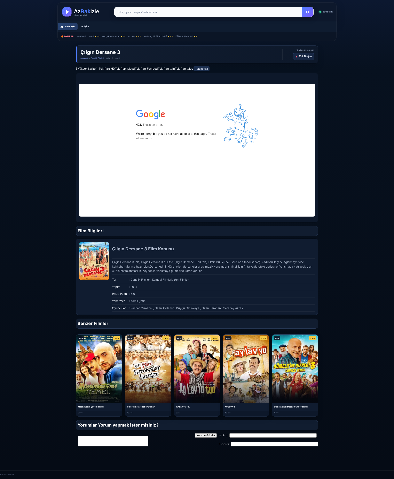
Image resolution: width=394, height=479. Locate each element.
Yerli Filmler (181, 279)
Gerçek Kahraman (114, 36)
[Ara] (307, 12)
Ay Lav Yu (230, 406)
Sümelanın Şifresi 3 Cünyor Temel (291, 406)
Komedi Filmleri (162, 279)
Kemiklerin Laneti (88, 36)
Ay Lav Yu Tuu (183, 406)
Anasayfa (84, 58)
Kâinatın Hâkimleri (186, 36)
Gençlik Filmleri (97, 58)
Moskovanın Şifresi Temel (91, 406)
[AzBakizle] (85, 12)
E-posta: (224, 444)
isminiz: (224, 435)
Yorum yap (201, 68)
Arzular (134, 36)
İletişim (85, 26)
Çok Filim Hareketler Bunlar (141, 406)
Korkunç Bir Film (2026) (158, 36)
